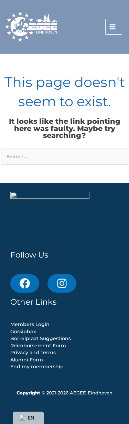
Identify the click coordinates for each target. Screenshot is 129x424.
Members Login (30, 324)
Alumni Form (26, 359)
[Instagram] (61, 283)
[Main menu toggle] (113, 27)
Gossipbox (23, 331)
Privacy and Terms (33, 352)
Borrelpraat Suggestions (40, 338)
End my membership (37, 366)
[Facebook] (24, 283)
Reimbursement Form (38, 345)
